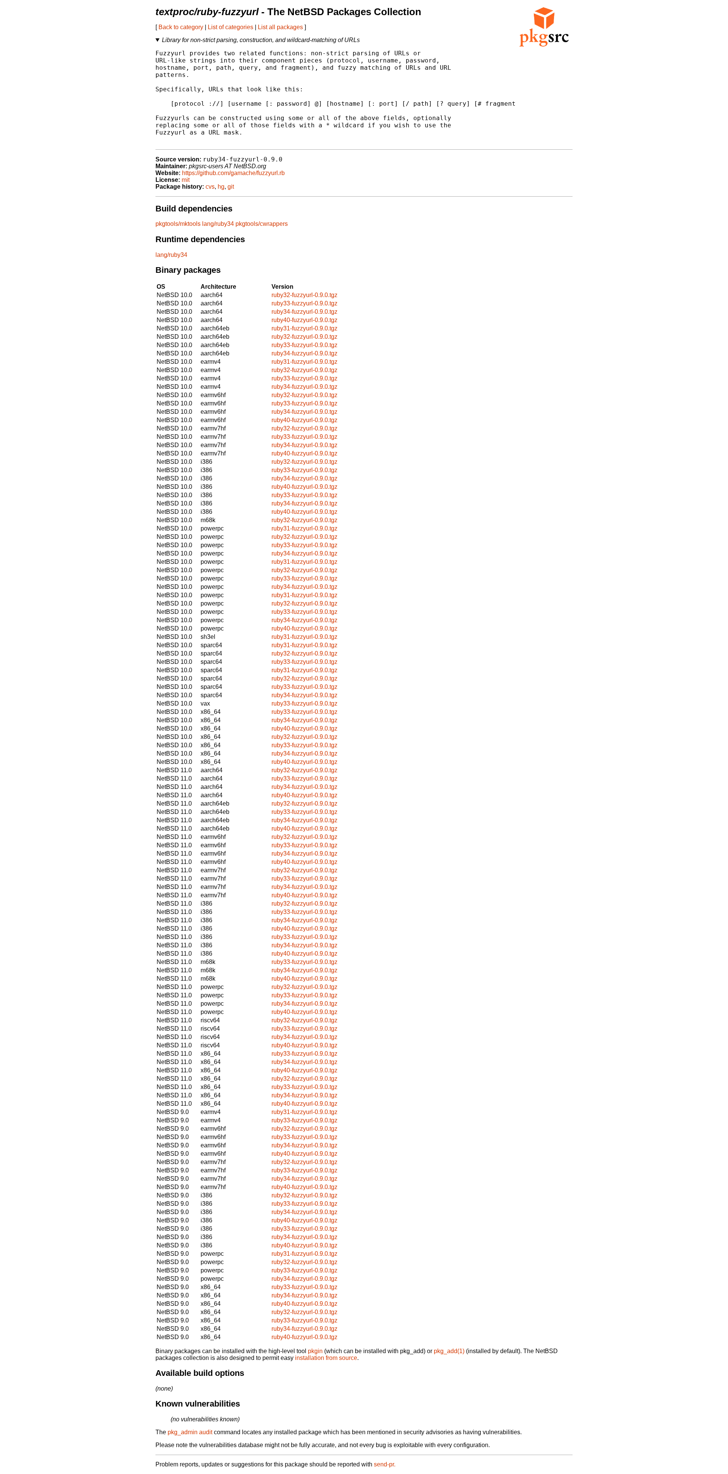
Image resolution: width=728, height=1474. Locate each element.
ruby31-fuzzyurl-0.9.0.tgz (304, 328)
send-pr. (384, 1464)
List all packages (280, 27)
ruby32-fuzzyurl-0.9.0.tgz (304, 295)
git (231, 186)
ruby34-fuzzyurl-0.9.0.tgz (304, 311)
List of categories (230, 27)
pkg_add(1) (449, 1351)
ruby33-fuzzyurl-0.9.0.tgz (304, 303)
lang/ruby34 (218, 224)
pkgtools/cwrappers (261, 224)
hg (221, 186)
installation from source (326, 1358)
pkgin (315, 1351)
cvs (210, 186)
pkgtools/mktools (178, 224)
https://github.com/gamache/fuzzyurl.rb (233, 173)
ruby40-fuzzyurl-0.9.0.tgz (304, 320)
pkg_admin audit (190, 1432)
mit (186, 180)
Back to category (180, 27)
